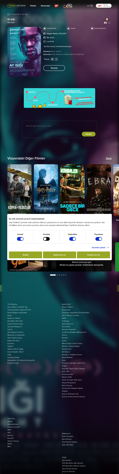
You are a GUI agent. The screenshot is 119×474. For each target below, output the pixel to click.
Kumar (64, 341)
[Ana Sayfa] (8, 14)
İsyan (64, 360)
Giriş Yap (105, 5)
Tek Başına (66, 352)
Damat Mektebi (67, 357)
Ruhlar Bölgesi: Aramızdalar (17, 313)
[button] (88, 6)
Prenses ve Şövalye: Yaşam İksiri (73, 363)
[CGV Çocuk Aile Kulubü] (67, 6)
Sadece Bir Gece (13, 341)
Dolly (9, 355)
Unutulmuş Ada (67, 374)
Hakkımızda (66, 434)
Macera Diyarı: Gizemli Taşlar (72, 343)
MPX (9, 447)
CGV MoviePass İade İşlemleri (72, 463)
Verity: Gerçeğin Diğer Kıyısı (72, 380)
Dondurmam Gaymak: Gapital (72, 388)
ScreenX (10, 438)
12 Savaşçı (65, 321)
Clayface (65, 391)
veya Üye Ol (106, 6)
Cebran (10, 329)
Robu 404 (65, 371)
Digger (64, 366)
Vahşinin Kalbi (67, 377)
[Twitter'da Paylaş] (56, 59)
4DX (9, 433)
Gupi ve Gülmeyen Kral (70, 394)
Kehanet (65, 338)
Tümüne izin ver (93, 255)
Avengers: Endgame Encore (72, 355)
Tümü (109, 158)
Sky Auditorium (12, 424)
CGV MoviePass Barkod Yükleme (74, 466)
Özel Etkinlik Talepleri (69, 442)
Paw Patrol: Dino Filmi (15, 321)
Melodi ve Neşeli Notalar (70, 346)
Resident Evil (66, 349)
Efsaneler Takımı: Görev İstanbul (73, 369)
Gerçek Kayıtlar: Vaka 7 (15, 352)
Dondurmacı (66, 310)
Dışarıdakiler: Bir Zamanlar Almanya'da (21, 360)
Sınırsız (64, 335)
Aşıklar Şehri (66, 304)
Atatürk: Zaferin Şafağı (15, 349)
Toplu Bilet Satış (67, 445)
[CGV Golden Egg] (80, 6)
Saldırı (64, 318)
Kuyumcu (10, 343)
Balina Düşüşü (67, 385)
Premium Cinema (13, 427)
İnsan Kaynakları (67, 436)
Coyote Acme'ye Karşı (15, 324)
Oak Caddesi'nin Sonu (15, 332)
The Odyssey (12, 304)
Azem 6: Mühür (67, 307)
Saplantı (10, 346)
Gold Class (11, 419)
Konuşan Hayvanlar (69, 329)
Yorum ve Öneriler (68, 471)
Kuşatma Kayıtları (13, 357)
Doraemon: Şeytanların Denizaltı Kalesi (75, 313)
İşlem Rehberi (67, 439)
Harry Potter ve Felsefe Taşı (17, 307)
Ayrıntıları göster (99, 247)
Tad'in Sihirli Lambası (14, 338)
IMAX (9, 430)
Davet (9, 315)
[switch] (46, 239)
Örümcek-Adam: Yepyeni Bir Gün (19, 310)
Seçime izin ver (59, 255)
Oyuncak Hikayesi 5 (14, 327)
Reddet (25, 255)
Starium (10, 435)
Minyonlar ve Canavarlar (16, 335)
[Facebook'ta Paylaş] (52, 59)
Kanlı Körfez (66, 327)
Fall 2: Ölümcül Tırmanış (70, 315)
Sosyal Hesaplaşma (69, 383)
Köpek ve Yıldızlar (13, 318)
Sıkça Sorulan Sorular (69, 469)
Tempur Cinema (13, 441)
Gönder (89, 134)
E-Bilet (64, 457)
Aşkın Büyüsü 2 (67, 324)
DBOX (9, 444)
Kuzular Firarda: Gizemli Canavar (73, 397)
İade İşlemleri (66, 460)
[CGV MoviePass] (57, 6)
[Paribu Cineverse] (16, 6)
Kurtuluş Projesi (13, 363)
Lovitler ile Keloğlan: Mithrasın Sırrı (74, 332)
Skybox (10, 421)
